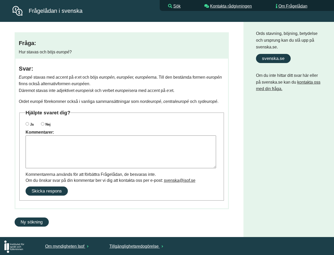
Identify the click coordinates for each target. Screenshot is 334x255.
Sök (177, 6)
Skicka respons (47, 191)
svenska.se (273, 58)
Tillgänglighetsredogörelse (134, 246)
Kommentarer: (40, 132)
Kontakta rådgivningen (231, 6)
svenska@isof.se (179, 180)
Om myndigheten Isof (65, 246)
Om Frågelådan (292, 6)
